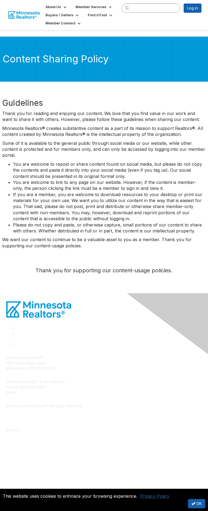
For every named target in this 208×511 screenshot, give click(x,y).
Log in (192, 8)
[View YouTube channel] (19, 344)
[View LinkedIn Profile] (19, 333)
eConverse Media (36, 430)
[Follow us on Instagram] (18, 339)
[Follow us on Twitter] (19, 328)
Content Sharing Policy (26, 413)
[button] (56, 7)
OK (198, 503)
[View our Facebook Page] (19, 323)
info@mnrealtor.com (35, 392)
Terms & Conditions (23, 422)
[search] (127, 8)
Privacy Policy (154, 496)
